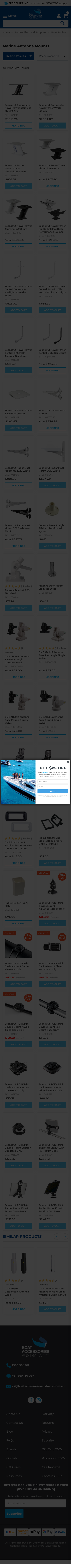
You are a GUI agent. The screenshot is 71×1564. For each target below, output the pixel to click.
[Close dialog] (68, 762)
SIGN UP (53, 791)
